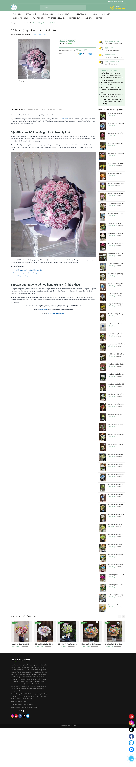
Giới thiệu (99, 18)
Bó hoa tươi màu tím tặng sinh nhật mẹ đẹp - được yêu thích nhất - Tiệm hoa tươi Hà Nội (112, 101)
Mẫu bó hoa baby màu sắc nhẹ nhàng (25, 273)
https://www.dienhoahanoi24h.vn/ (28, 707)
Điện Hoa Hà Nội (48, 14)
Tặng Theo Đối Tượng (56, 18)
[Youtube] (16, 716)
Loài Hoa (88, 18)
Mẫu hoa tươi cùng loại (23, 616)
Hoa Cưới (94, 14)
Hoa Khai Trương (79, 14)
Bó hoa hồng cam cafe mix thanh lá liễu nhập (27, 270)
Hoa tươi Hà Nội (31, 14)
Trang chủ (17, 14)
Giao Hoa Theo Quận (20, 18)
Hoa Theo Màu (74, 18)
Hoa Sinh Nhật (63, 14)
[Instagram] (12, 716)
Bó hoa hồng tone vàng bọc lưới (23, 276)
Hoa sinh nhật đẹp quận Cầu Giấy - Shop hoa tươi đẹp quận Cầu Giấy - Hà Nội (112, 90)
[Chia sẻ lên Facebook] (19, 81)
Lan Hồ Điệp (105, 14)
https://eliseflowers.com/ (56, 313)
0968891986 (120, 8)
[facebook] (20, 716)
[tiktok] (24, 716)
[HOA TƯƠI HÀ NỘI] (14, 7)
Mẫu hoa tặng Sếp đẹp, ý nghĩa (110, 109)
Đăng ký (122, 1)
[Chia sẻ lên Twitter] (21, 81)
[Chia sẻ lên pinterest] (23, 81)
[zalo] (27, 716)
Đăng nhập (113, 1)
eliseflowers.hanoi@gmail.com (25, 704)
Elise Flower (64, 119)
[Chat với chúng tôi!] (131, 749)
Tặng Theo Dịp (38, 18)
